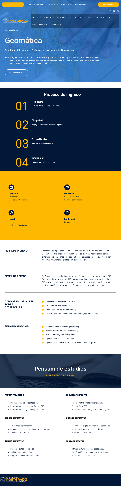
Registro (38, 101)
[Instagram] (114, 11)
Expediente (39, 139)
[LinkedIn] (118, 11)
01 (22, 106)
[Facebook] (110, 11)
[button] (13, 4)
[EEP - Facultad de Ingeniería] (15, 20)
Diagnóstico (38, 120)
